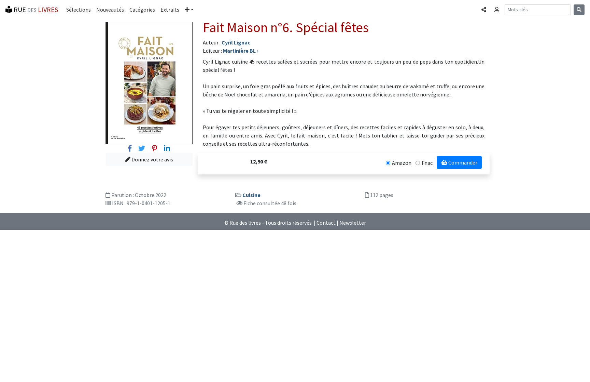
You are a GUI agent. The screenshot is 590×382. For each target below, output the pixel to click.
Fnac (427, 162)
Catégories (142, 9)
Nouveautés (110, 9)
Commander (462, 162)
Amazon (401, 162)
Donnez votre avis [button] (151, 159)
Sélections (78, 9)
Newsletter (352, 222)
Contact (326, 222)
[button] (189, 9)
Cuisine (251, 195)
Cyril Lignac (236, 42)
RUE (35, 9)
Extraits (169, 9)
